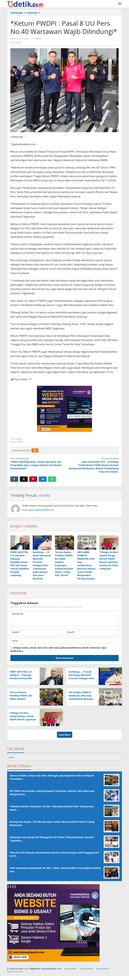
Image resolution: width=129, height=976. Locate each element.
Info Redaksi (70, 968)
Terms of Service (15, 971)
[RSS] (34, 450)
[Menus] (120, 4)
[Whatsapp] (52, 479)
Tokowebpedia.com (50, 968)
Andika (44, 495)
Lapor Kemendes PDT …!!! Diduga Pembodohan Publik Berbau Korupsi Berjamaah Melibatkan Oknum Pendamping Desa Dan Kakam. (94, 465)
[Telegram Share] (43, 479)
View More (64, 734)
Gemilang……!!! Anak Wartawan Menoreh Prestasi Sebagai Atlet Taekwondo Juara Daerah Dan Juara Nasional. (42, 565)
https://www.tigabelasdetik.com (38, 509)
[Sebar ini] (14, 479)
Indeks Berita (102, 968)
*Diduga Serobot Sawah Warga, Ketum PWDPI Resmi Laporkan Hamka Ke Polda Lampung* (23, 719)
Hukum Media (86, 968)
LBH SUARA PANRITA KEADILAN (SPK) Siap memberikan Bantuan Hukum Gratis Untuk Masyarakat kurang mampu (86, 565)
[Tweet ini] (24, 479)
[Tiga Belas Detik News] (25, 3)
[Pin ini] (33, 479)
